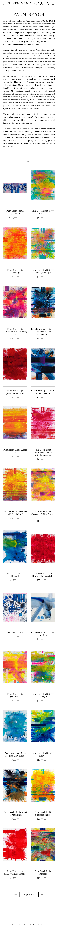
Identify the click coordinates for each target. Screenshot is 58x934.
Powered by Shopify (39, 925)
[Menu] (53, 3)
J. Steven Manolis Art (25, 925)
